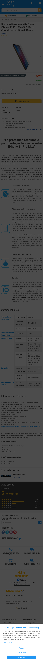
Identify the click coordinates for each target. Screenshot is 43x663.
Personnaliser (21, 652)
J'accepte (21, 657)
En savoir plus (7, 642)
